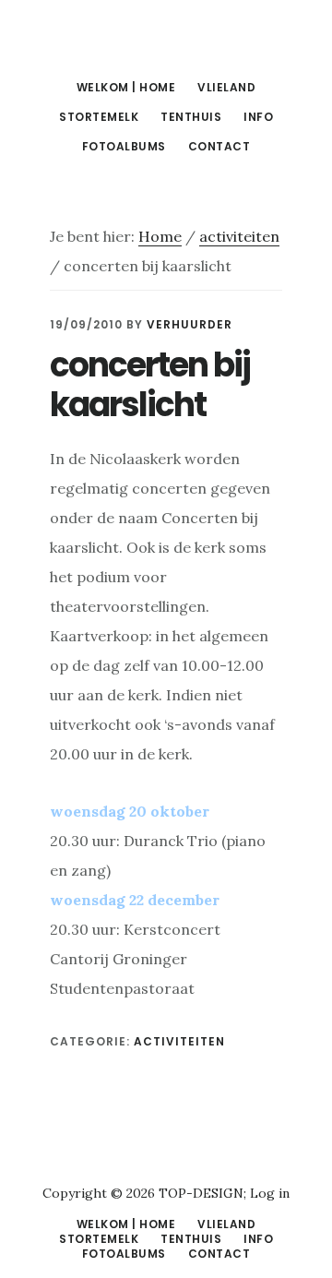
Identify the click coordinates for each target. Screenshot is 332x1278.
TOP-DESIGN (201, 1193)
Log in (270, 1193)
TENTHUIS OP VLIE (166, 40)
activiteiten (179, 1041)
